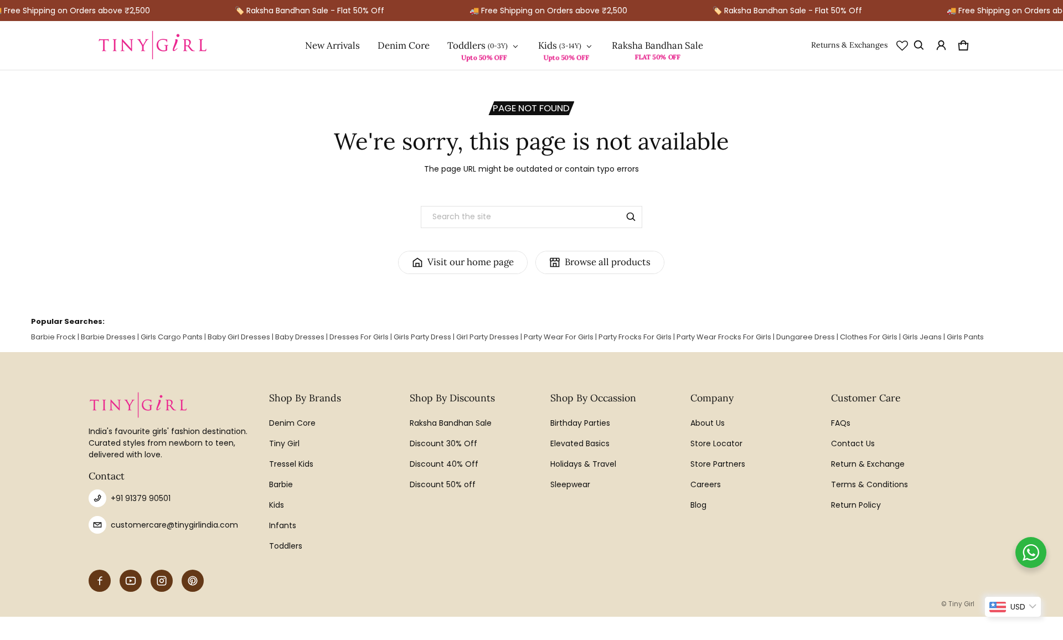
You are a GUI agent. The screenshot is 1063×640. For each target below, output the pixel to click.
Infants (282, 525)
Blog (698, 504)
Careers (705, 484)
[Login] (941, 45)
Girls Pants (965, 337)
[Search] (631, 217)
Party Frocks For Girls (635, 337)
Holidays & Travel (583, 463)
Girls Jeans (922, 337)
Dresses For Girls (359, 337)
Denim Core (404, 45)
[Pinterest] (193, 581)
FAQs (840, 423)
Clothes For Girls (868, 337)
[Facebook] (100, 581)
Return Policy (856, 504)
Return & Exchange (868, 463)
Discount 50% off (443, 484)
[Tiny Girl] (152, 45)
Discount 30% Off (443, 443)
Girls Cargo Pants (172, 337)
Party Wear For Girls (559, 337)
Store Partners (717, 463)
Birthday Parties (580, 423)
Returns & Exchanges (849, 45)
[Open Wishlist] (902, 45)
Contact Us (853, 443)
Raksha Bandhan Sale (657, 45)
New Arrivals (332, 45)
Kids (547, 45)
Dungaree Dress (805, 337)
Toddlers (466, 45)
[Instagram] (162, 581)
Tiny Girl (284, 443)
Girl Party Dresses (487, 337)
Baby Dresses (299, 337)
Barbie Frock (53, 337)
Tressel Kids (291, 463)
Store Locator (716, 443)
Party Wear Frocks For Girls (724, 337)
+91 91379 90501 (141, 498)
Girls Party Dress (422, 337)
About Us (707, 423)
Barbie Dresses (108, 337)
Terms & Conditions (869, 484)
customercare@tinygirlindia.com (174, 524)
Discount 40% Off (444, 463)
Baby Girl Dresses (239, 337)
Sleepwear (570, 484)
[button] (919, 45)
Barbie (281, 484)
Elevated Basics (580, 443)
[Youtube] (131, 581)
